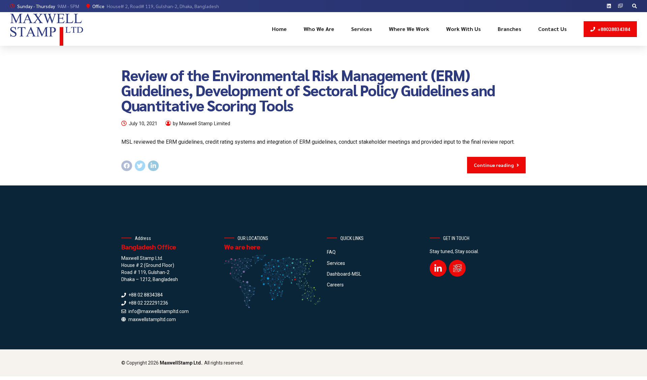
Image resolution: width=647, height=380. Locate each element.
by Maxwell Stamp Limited (201, 123)
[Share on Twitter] (140, 166)
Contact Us (552, 28)
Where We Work (409, 28)
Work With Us (463, 28)
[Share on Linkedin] (153, 166)
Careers (335, 284)
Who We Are (319, 28)
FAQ (331, 252)
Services (361, 28)
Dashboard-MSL (344, 274)
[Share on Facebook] (126, 166)
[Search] (634, 6)
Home (279, 28)
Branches (509, 28)
